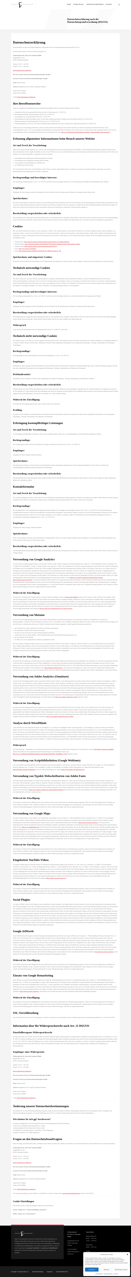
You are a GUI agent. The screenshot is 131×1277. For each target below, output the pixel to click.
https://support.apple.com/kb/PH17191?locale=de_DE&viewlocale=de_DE (40, 251)
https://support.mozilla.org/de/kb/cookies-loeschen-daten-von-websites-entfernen (46, 242)
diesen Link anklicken (72, 597)
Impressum (116, 1273)
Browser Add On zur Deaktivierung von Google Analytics (55, 608)
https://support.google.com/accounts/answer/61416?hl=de (41, 246)
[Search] (119, 4)
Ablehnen (106, 1269)
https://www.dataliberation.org (30, 827)
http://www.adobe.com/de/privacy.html (66, 697)
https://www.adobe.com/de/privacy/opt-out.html (59, 716)
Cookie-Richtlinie (99, 1273)
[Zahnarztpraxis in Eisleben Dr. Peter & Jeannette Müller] (22, 4)
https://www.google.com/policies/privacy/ (73, 769)
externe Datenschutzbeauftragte (71, 1193)
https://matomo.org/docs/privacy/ (54, 668)
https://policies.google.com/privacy (88, 822)
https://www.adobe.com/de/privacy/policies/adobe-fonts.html (46, 789)
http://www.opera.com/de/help (27, 248)
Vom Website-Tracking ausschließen (103, 749)
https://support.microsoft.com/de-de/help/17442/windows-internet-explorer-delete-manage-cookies (52, 244)
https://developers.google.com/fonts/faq (24, 769)
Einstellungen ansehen (121, 1269)
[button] (127, 1254)
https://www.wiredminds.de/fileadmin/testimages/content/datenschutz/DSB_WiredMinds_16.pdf (40, 754)
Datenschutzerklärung (108, 1273)
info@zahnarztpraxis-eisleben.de (22, 70)
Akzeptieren (91, 1269)
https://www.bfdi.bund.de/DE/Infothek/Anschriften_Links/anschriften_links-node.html (85, 132)
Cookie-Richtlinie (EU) (62, 1271)
